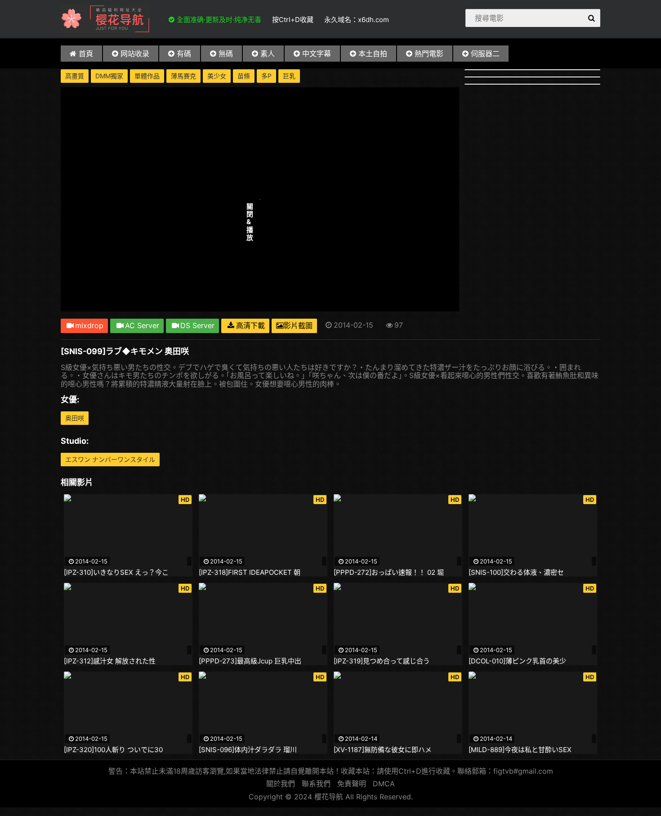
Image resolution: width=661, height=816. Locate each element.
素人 (267, 53)
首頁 (86, 53)
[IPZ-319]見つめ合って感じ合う (382, 661)
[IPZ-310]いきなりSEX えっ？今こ (116, 572)
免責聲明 (351, 783)
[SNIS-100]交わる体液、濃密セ (516, 572)
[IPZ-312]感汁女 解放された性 (110, 661)
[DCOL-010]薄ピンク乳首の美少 (517, 661)
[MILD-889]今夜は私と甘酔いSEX (520, 750)
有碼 (184, 53)
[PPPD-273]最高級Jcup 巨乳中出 (250, 661)
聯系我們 (316, 783)
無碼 (226, 53)
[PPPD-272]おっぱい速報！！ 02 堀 (389, 572)
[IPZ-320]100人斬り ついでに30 (113, 750)
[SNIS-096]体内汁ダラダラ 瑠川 (248, 750)
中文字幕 (316, 53)
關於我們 (280, 783)
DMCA (384, 783)
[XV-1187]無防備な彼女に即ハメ (383, 750)
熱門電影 (429, 53)
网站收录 (135, 53)
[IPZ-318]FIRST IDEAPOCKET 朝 (249, 572)
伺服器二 (485, 53)
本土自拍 (372, 53)
